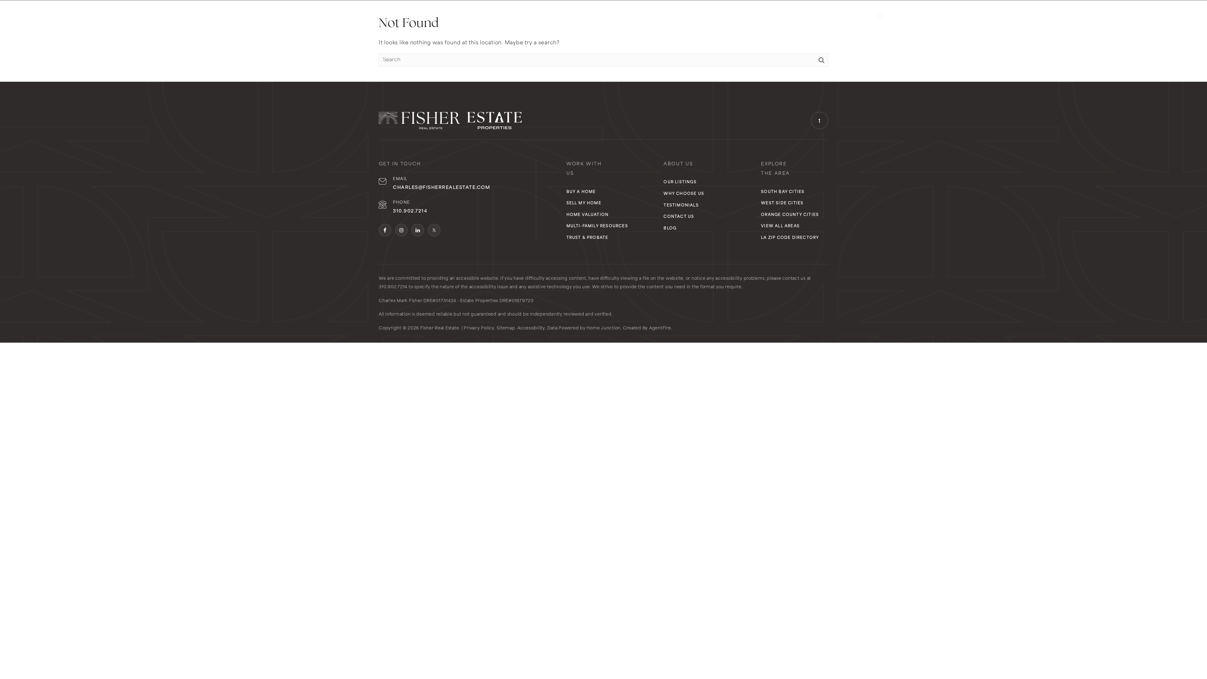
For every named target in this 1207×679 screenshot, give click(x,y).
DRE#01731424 (439, 301)
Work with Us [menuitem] (634, 16)
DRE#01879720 (516, 301)
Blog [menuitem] (670, 228)
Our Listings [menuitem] (680, 182)
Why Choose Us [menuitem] (684, 16)
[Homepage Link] (359, 15)
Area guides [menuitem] (592, 16)
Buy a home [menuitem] (581, 192)
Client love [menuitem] (727, 16)
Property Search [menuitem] (547, 16)
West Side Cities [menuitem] (782, 203)
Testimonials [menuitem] (681, 205)
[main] (603, 41)
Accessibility (531, 328)
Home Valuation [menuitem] (587, 215)
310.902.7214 (845, 16)
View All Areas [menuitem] (780, 226)
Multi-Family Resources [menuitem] (597, 226)
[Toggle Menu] (880, 16)
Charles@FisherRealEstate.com (441, 187)
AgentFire (660, 328)
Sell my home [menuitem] (583, 203)
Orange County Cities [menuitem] (790, 215)
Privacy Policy (479, 328)
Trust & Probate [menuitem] (587, 238)
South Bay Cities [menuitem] (782, 192)
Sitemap (506, 328)
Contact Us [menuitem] (679, 217)
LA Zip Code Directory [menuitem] (790, 238)
